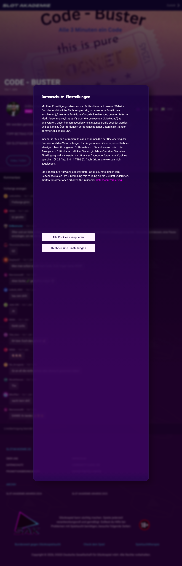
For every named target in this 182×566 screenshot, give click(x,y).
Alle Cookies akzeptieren (68, 237)
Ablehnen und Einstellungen (68, 248)
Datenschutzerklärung (109, 180)
